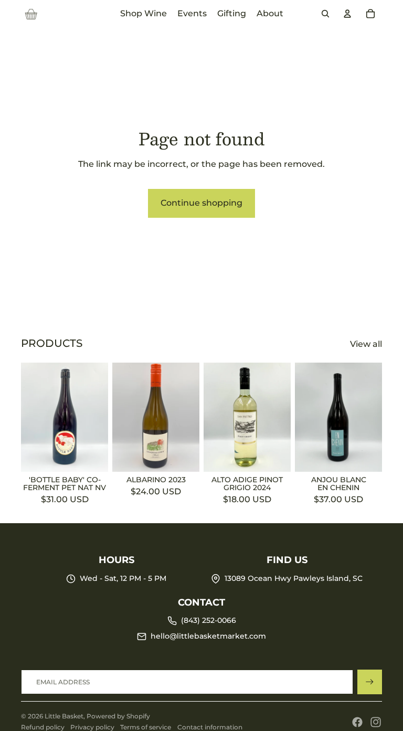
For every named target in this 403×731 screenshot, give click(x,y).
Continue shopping (201, 203)
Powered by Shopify (118, 716)
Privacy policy (92, 727)
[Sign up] (369, 682)
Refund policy (43, 727)
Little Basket (64, 716)
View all (366, 344)
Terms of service (145, 727)
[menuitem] (143, 13)
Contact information (209, 727)
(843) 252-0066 (208, 620)
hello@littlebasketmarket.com (208, 636)
